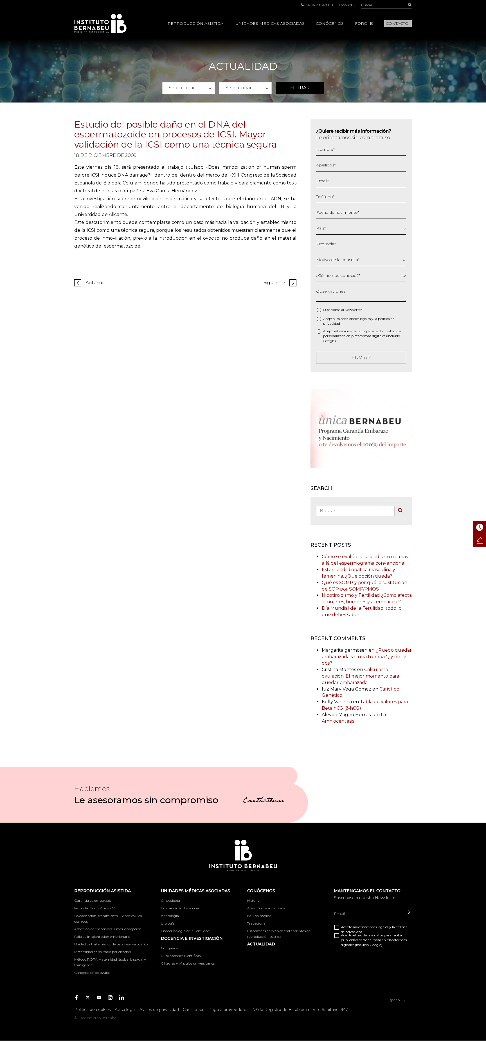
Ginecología (170, 900)
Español (346, 5)
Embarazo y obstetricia (180, 908)
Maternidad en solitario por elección (102, 952)
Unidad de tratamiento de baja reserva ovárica (111, 944)
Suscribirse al (342, 310)
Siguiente (274, 282)
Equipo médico (259, 916)
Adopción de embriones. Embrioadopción (107, 929)
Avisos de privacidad (159, 1009)
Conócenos (330, 23)
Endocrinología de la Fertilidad (185, 931)
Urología (168, 923)
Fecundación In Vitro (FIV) (95, 908)
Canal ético (193, 1009)
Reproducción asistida (195, 23)
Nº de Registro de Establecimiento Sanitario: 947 (300, 1009)
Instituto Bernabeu (100, 23)
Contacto (397, 23)
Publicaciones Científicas (181, 956)
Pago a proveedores (228, 1009)
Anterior (95, 282)
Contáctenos (263, 801)
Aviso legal (125, 1009)
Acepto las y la (358, 321)
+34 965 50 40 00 (318, 5)
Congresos (169, 948)
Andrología (170, 916)
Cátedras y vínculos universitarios (188, 963)
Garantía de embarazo (92, 900)
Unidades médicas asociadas (270, 23)
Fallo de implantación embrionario (102, 936)
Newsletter (353, 310)
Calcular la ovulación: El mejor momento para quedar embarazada (360, 676)
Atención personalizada (266, 908)
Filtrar (300, 87)
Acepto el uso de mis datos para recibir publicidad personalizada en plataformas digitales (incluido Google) (362, 336)
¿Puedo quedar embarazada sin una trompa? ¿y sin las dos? (367, 656)
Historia (253, 900)
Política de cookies (92, 1009)
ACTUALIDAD (261, 944)
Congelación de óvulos (92, 972)
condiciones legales (356, 319)
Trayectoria (256, 923)
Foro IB (364, 23)
